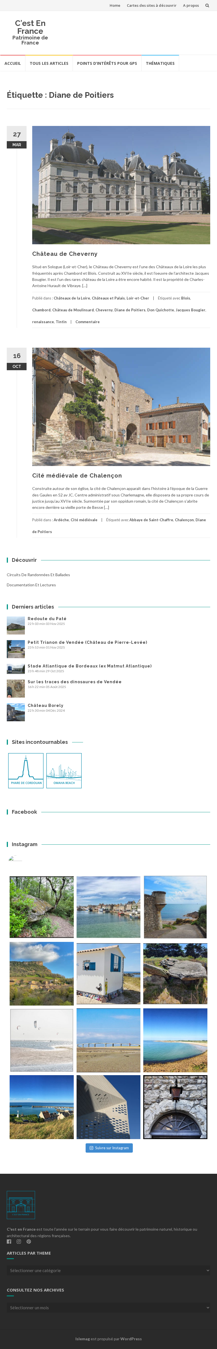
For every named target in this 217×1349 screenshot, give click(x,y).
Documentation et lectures (31, 584)
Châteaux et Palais (108, 298)
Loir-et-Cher (138, 298)
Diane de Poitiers (130, 310)
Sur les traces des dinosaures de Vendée (75, 682)
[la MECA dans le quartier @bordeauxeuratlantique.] (109, 1107)
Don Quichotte (160, 310)
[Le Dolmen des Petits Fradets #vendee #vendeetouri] (175, 974)
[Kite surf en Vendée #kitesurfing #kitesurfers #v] (42, 1040)
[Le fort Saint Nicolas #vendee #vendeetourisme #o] (175, 907)
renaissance (43, 322)
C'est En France (30, 27)
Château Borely (46, 705)
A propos (191, 5)
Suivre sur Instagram (112, 1148)
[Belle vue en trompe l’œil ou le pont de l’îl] (109, 1040)
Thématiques (160, 63)
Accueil (13, 63)
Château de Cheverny (65, 253)
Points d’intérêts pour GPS (107, 63)
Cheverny (104, 310)
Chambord (41, 310)
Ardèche (61, 520)
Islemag (82, 1338)
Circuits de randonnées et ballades (38, 574)
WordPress (131, 1338)
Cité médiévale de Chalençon (77, 475)
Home (115, 5)
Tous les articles (49, 63)
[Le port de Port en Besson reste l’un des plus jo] (42, 1107)
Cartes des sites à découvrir (152, 5)
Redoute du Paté (47, 618)
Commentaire (87, 322)
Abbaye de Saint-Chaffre (151, 520)
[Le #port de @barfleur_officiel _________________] (109, 907)
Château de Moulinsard (73, 310)
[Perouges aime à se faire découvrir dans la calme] (175, 1107)
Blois (185, 298)
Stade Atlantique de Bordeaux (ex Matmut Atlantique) (90, 666)
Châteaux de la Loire (72, 298)
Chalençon (184, 520)
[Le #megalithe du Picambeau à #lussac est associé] (42, 907)
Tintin (61, 322)
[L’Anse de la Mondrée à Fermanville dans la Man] (175, 1040)
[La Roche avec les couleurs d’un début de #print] (42, 974)
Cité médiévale (84, 520)
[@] (23, 862)
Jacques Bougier (190, 310)
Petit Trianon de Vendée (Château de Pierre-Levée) (87, 642)
